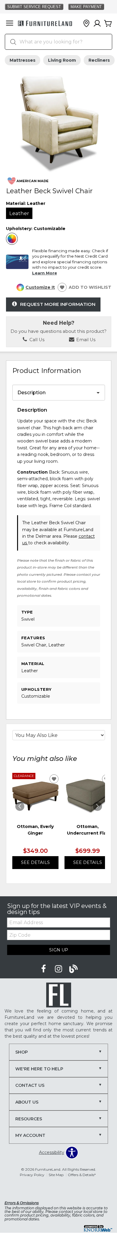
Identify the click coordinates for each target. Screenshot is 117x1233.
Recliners (99, 60)
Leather (19, 213)
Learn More (44, 273)
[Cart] (108, 23)
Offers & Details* (82, 1174)
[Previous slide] (19, 806)
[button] (9, 23)
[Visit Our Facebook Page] (44, 969)
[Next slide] (97, 806)
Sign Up (58, 950)
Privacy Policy (32, 1174)
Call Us (36, 339)
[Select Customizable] (12, 239)
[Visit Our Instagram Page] (59, 969)
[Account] (97, 23)
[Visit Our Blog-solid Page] (73, 969)
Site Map (56, 1174)
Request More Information (57, 304)
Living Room (62, 60)
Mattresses (22, 60)
